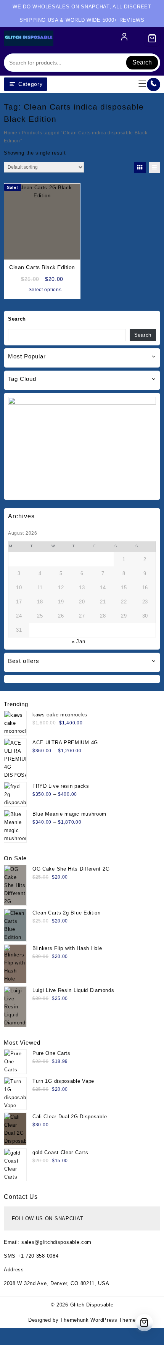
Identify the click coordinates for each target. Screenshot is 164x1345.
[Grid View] (140, 167)
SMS (11, 1256)
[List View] (154, 167)
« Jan (78, 641)
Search (142, 62)
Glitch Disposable (92, 1305)
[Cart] (152, 38)
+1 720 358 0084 (38, 1256)
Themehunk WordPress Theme (98, 1320)
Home (11, 132)
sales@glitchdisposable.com (56, 1242)
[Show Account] (124, 38)
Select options (45, 289)
